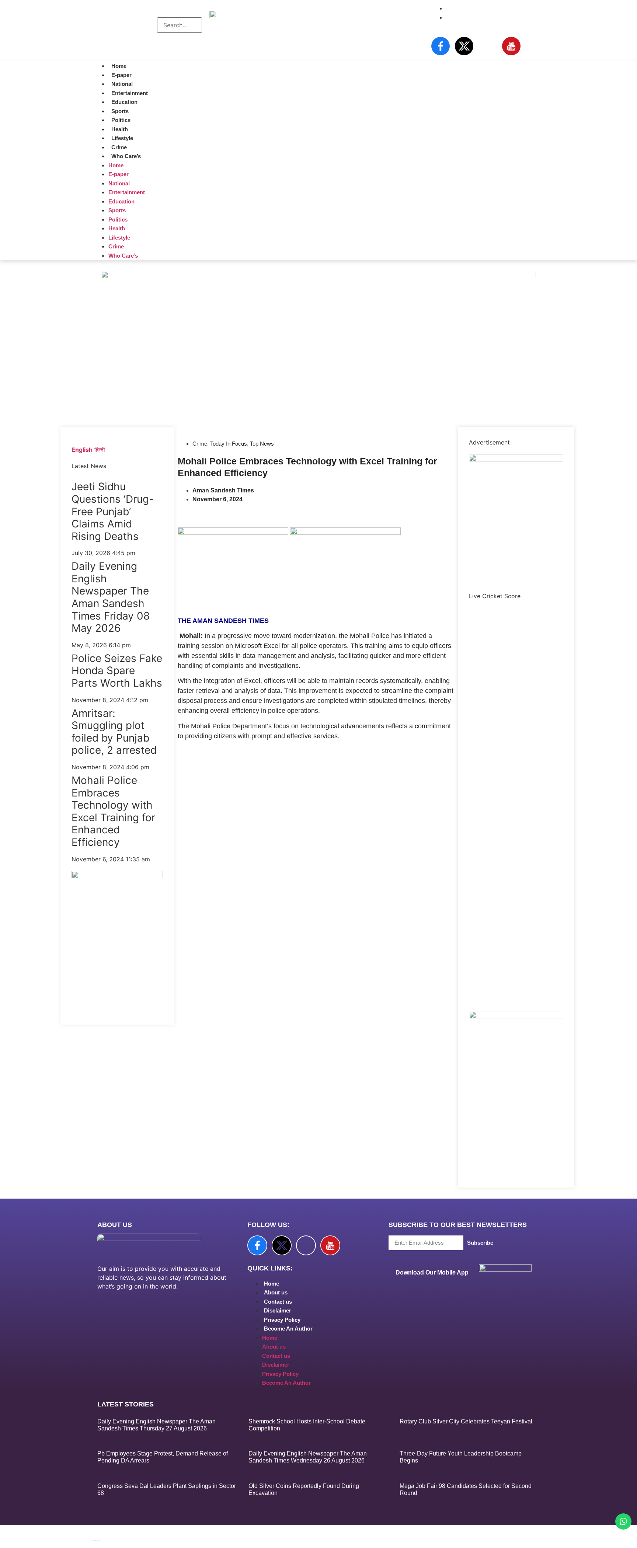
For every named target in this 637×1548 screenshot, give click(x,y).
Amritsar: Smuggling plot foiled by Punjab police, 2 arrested (114, 732)
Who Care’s (126, 156)
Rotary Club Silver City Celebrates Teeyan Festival (466, 1421)
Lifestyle (122, 138)
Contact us (278, 1301)
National (122, 84)
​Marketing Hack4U (397, 1530)
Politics (120, 120)
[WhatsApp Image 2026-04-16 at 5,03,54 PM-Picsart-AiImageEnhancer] (117, 876)
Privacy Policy (282, 1320)
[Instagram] (487, 46)
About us (276, 1292)
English (82, 449)
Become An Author (288, 1328)
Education (124, 102)
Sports (120, 111)
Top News (262, 443)
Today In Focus (228, 443)
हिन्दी (99, 449)
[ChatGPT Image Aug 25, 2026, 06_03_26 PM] (318, 276)
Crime (119, 147)
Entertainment (129, 93)
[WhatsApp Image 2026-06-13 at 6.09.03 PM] (516, 459)
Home (118, 66)
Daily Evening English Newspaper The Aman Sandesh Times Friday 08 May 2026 (111, 597)
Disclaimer (277, 1310)
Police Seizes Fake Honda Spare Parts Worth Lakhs (117, 670)
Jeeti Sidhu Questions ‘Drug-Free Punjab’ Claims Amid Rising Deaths (113, 511)
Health (119, 129)
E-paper (121, 75)
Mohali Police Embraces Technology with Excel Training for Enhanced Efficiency (113, 811)
